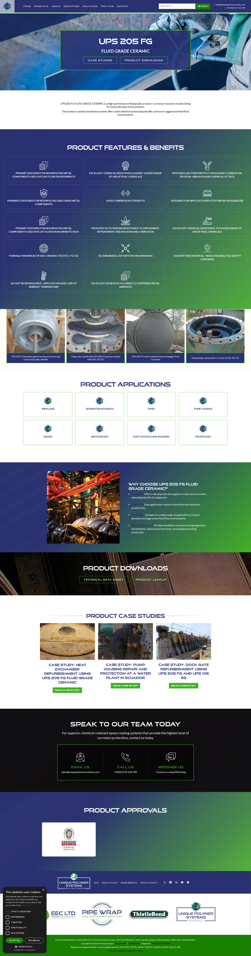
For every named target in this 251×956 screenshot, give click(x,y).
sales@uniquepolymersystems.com (230, 4)
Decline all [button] (34, 940)
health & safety (148, 883)
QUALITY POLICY (110, 883)
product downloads (144, 60)
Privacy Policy (121, 943)
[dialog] (24, 920)
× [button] (43, 890)
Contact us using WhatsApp (171, 772)
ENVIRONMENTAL (129, 883)
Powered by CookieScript (25, 950)
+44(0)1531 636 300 (125, 772)
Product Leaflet (151, 579)
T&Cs (96, 883)
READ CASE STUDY (67, 690)
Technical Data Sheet (103, 579)
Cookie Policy (134, 943)
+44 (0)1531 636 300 (236, 8)
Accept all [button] (14, 940)
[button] (41, 6)
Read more (27, 905)
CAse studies (100, 60)
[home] (7, 6)
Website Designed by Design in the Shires (125, 951)
